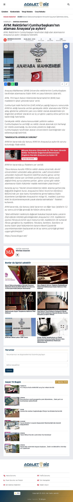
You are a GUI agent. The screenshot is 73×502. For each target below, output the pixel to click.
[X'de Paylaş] (9, 84)
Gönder (9, 370)
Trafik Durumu (45, 476)
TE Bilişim (42, 499)
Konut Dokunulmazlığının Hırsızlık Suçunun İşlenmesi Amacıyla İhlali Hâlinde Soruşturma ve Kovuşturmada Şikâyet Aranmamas (43, 17)
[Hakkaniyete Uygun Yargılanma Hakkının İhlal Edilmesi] (20, 301)
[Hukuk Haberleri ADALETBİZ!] (36, 4)
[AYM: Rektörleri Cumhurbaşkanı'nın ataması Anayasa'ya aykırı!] (37, 62)
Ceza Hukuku (40, 12)
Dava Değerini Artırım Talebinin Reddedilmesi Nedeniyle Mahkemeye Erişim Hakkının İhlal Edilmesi (52, 286)
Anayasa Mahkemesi (20, 22)
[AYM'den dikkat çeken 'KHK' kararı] (20, 327)
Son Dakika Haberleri (13, 485)
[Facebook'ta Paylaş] (5, 84)
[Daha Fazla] (16, 84)
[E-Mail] (17, 254)
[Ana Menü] (4, 4)
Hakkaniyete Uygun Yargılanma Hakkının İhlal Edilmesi (20, 312)
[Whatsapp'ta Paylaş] (12, 84)
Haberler (7, 22)
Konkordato (15, 12)
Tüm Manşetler (45, 480)
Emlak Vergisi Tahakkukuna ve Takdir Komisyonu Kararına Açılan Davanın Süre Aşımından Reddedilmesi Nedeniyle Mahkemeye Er (50, 340)
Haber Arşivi (44, 485)
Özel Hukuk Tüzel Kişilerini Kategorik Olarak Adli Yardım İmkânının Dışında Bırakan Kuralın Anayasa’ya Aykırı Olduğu (52, 312)
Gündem (4, 12)
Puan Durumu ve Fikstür (14, 480)
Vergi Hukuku (27, 12)
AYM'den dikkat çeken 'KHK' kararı (16, 337)
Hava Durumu (11, 476)
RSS (18, 493)
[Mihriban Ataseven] (9, 252)
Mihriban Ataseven (23, 251)
